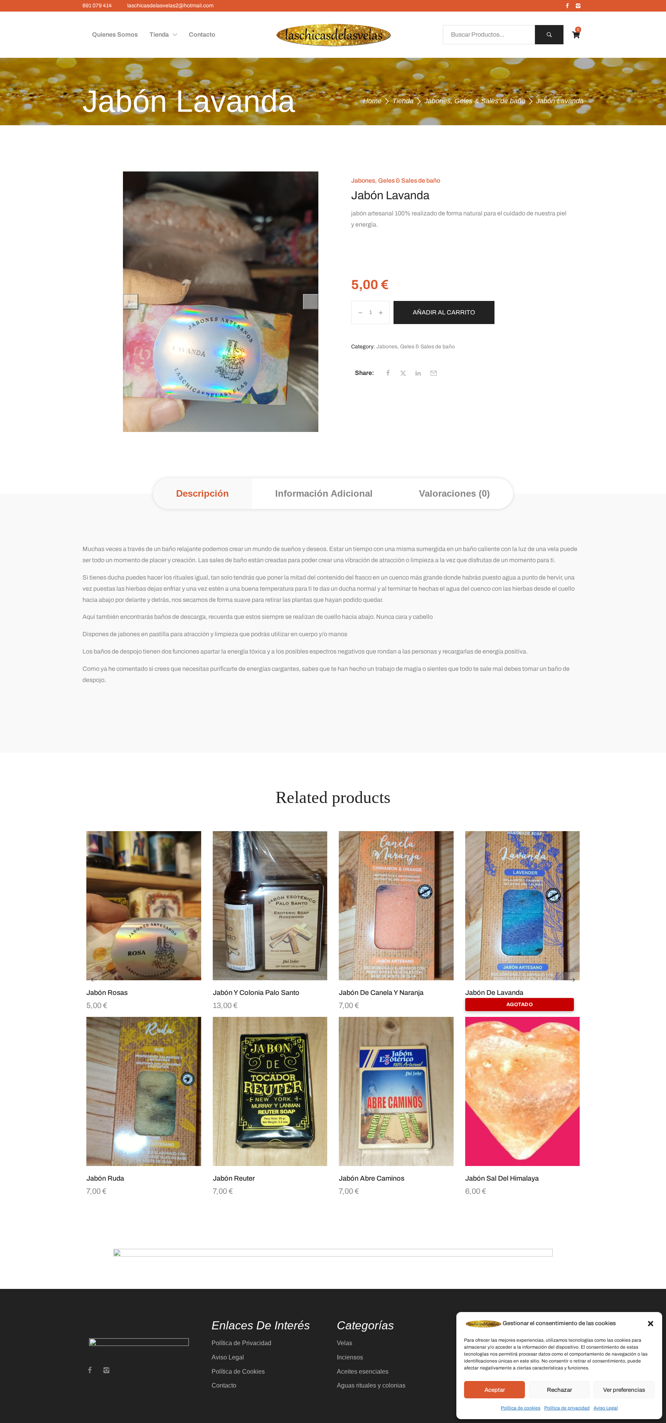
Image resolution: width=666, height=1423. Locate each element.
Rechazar (559, 1390)
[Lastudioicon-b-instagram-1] (578, 5)
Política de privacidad (567, 1408)
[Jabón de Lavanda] (522, 905)
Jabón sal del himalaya (502, 1178)
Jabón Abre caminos (371, 1178)
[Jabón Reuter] (270, 1091)
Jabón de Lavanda (494, 992)
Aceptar (494, 1390)
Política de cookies (520, 1408)
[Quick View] (134, 976)
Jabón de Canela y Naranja (381, 992)
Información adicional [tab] (324, 493)
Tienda (403, 101)
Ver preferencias (624, 1390)
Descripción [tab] (202, 493)
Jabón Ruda (105, 1178)
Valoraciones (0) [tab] (454, 493)
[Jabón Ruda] (143, 1091)
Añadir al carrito (444, 312)
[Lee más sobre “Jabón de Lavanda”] (532, 976)
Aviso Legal (606, 1408)
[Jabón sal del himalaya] (522, 1091)
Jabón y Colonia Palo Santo (256, 992)
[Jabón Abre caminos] (396, 1091)
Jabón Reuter (234, 1178)
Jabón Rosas (107, 992)
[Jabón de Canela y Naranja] (396, 905)
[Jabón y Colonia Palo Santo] (270, 905)
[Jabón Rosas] (143, 905)
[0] (576, 35)
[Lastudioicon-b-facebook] (567, 5)
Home (372, 101)
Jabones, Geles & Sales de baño (474, 101)
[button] (650, 1323)
